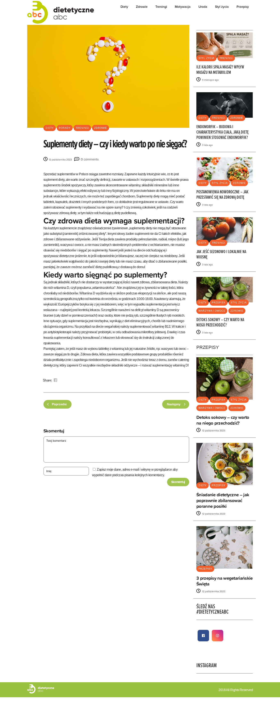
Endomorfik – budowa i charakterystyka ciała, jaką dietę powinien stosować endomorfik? (222, 132)
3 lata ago (207, 145)
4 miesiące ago (210, 79)
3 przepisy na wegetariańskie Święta (224, 581)
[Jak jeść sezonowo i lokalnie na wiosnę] (224, 229)
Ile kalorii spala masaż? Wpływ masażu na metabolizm (220, 70)
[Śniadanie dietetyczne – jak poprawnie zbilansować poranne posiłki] (224, 464)
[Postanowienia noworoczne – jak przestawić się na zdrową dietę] (224, 170)
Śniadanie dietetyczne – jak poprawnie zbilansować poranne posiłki (222, 500)
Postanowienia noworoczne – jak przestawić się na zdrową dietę (222, 194)
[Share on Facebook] (55, 380)
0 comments (90, 159)
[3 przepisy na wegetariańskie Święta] (224, 547)
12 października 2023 (60, 159)
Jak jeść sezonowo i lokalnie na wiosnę (221, 254)
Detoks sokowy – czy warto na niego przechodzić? (220, 322)
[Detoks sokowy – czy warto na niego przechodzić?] (224, 289)
